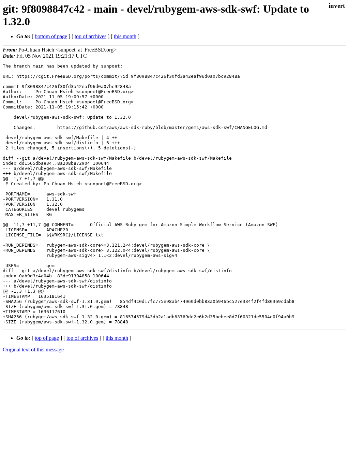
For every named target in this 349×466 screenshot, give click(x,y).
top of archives (90, 36)
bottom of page (51, 36)
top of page (47, 338)
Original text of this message (33, 349)
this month (125, 36)
